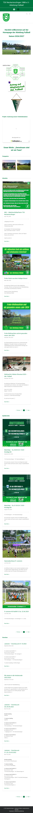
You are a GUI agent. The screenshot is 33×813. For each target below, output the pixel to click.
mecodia (16, 809)
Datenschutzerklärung (19, 811)
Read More (6, 241)
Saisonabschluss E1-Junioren (13, 561)
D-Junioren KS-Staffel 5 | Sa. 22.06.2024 (16, 611)
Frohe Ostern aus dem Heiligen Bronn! (15, 278)
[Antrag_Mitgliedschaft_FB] (16, 81)
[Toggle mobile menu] (30, 14)
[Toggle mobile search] (27, 14)
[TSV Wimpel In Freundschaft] (16, 93)
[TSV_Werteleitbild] (13, 64)
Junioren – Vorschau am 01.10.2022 (15, 644)
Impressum (11, 811)
